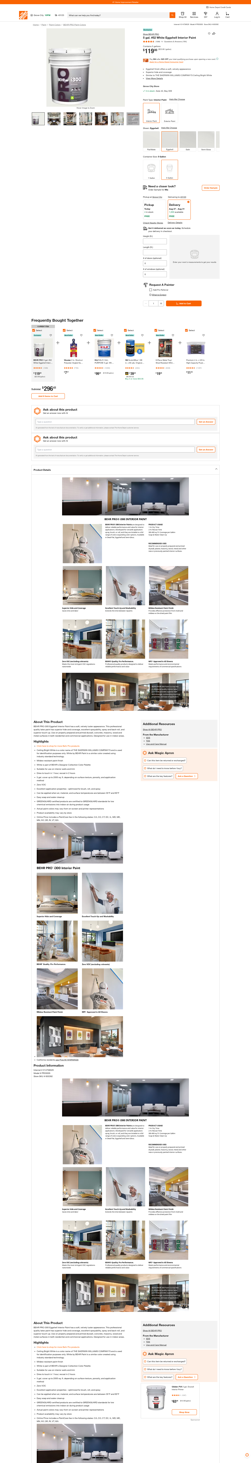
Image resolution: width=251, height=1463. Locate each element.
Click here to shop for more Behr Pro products (58, 746)
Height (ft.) (148, 236)
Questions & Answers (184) (175, 41)
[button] (125, 470)
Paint (43, 24)
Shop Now (184, 1412)
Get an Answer (206, 421)
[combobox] (118, 15)
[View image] (38, 118)
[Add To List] (209, 33)
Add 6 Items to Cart (48, 396)
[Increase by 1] (161, 303)
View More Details (154, 78)
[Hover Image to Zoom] (85, 67)
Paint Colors (55, 24)
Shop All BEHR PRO (152, 729)
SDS (148, 737)
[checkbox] (150, 289)
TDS (148, 741)
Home (36, 24)
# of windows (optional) (153, 269)
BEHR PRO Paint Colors (74, 24)
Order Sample (211, 188)
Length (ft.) (148, 247)
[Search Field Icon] (172, 15)
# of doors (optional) (152, 258)
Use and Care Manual (156, 744)
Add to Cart (185, 303)
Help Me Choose (177, 99)
